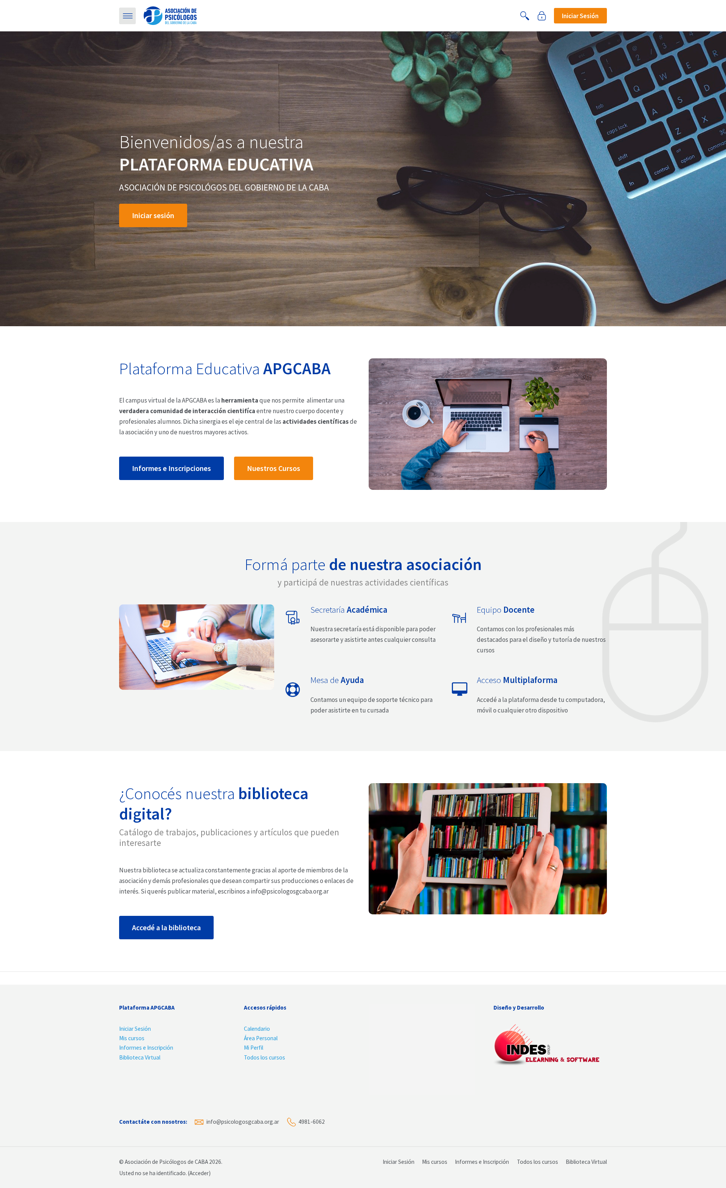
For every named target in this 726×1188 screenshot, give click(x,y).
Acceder (199, 1173)
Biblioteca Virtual (139, 1057)
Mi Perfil (253, 1047)
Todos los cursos (264, 1057)
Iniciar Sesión (135, 1028)
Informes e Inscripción (146, 1047)
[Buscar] (525, 16)
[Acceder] (542, 16)
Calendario (257, 1028)
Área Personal (261, 1038)
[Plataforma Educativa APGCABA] (170, 15)
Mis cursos (131, 1038)
